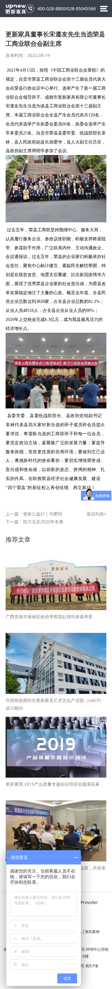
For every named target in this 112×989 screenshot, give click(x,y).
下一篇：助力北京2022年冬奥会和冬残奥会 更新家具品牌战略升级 (34, 522)
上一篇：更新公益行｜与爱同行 (34, 514)
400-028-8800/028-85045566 (62, 9)
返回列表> (96, 514)
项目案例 (92, 931)
